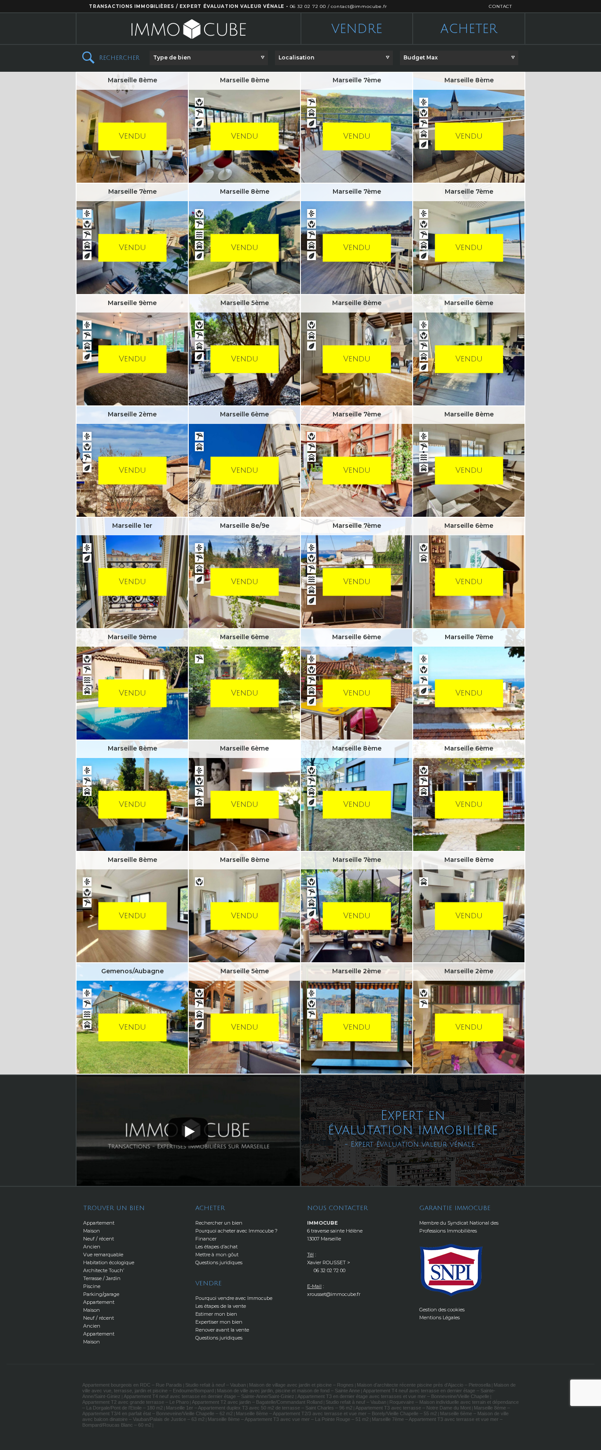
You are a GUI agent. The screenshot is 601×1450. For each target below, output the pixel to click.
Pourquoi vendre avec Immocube (233, 1298)
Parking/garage (101, 1294)
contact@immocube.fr (359, 6)
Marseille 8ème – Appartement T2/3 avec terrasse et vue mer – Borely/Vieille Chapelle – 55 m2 (336, 1413)
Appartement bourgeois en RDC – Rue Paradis (132, 1384)
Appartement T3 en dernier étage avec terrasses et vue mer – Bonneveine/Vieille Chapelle (393, 1396)
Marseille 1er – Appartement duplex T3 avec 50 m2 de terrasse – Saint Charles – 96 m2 (259, 1407)
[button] (209, 58)
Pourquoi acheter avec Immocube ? (236, 1231)
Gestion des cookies (442, 1309)
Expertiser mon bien (218, 1322)
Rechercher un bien (218, 1223)
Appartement (98, 1223)
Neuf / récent (98, 1239)
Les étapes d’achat (216, 1247)
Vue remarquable (103, 1254)
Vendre (356, 29)
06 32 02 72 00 (308, 6)
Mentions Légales (439, 1317)
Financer (205, 1239)
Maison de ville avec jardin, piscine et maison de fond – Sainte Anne (288, 1390)
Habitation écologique (108, 1262)
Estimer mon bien (216, 1314)
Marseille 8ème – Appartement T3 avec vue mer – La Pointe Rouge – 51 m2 (288, 1419)
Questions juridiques (218, 1262)
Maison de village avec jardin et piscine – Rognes (301, 1384)
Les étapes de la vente (220, 1306)
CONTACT (500, 6)
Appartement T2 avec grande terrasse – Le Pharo (135, 1402)
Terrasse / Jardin (102, 1278)
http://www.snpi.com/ (451, 1270)
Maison (91, 1231)
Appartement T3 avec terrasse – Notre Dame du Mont (413, 1407)
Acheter (468, 29)
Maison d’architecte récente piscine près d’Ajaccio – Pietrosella (424, 1384)
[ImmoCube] (188, 29)
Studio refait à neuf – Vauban (215, 1384)
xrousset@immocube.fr (333, 1294)
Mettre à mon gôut (216, 1254)
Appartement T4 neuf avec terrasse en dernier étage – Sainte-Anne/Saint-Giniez (209, 1396)
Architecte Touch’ (103, 1270)
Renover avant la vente (222, 1330)
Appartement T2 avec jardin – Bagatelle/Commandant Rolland (257, 1402)
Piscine (91, 1286)
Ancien (91, 1247)
